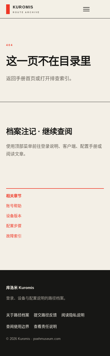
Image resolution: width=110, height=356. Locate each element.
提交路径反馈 (45, 315)
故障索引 (13, 236)
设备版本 (13, 216)
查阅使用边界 (17, 326)
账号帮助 (13, 206)
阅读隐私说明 (72, 315)
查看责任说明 (45, 326)
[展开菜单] (92, 9)
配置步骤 (13, 226)
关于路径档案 (17, 315)
